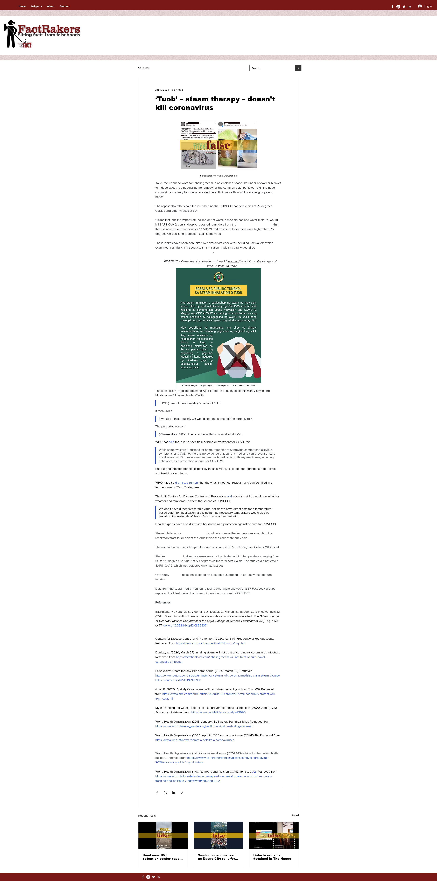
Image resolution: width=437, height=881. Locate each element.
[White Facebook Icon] (143, 877)
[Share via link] (182, 792)
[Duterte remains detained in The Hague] (274, 835)
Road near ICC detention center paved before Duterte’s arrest (162, 857)
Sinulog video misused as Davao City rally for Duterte (217, 857)
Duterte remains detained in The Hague (272, 857)
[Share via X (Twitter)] (165, 792)
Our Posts (143, 67)
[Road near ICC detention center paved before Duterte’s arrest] (163, 835)
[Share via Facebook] (157, 792)
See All (295, 815)
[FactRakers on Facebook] (392, 7)
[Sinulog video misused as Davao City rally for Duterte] (218, 835)
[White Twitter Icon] (404, 7)
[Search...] (298, 68)
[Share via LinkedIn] (173, 792)
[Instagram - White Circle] (398, 7)
